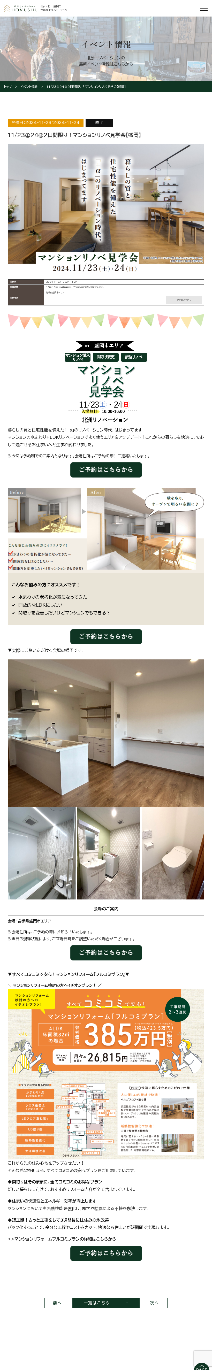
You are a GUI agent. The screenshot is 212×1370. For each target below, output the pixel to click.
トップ (8, 86)
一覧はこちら (97, 1303)
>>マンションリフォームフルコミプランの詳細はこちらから (62, 1239)
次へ (154, 1303)
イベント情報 (29, 86)
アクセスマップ (183, 300)
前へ (57, 1303)
